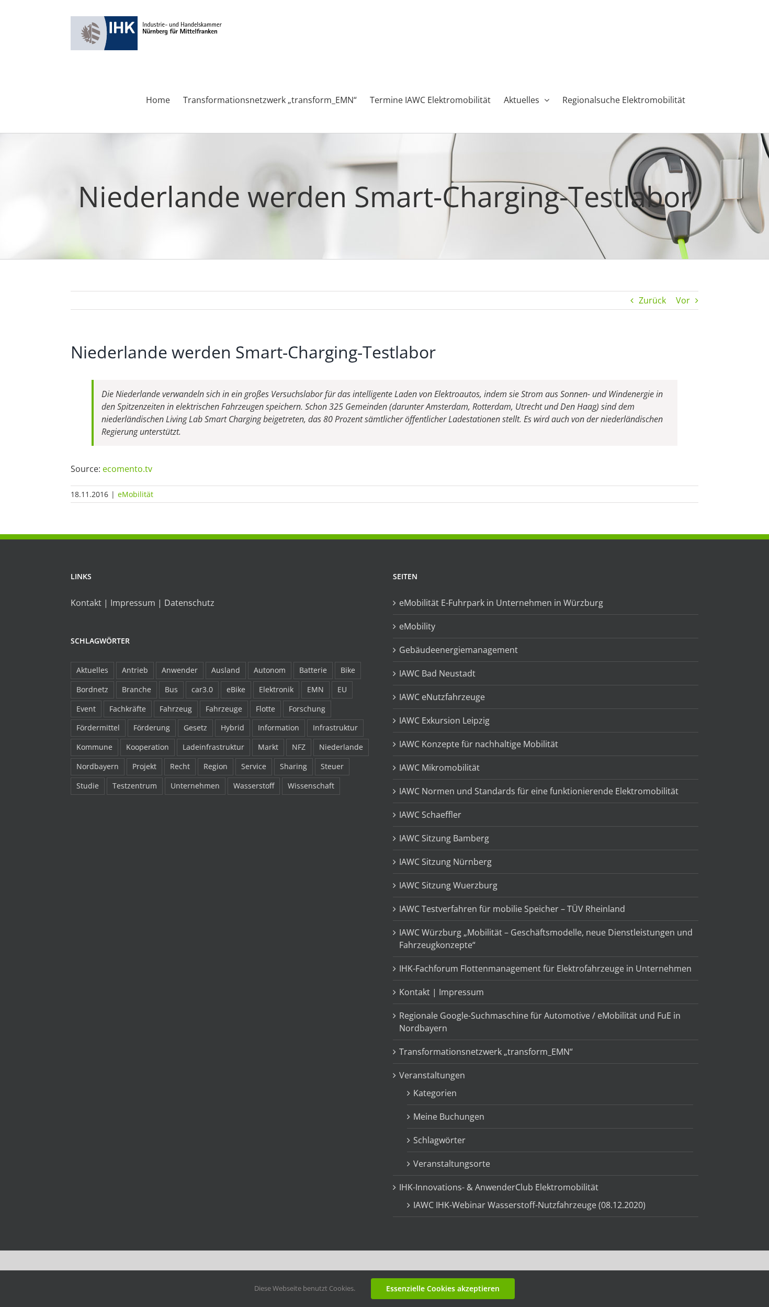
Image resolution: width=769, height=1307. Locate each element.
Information (278, 728)
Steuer (332, 766)
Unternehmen (195, 786)
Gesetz (195, 728)
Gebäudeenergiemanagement (458, 650)
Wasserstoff (253, 786)
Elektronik (276, 689)
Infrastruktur (335, 728)
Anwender (180, 670)
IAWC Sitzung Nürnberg (445, 861)
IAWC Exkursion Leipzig (444, 720)
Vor (683, 300)
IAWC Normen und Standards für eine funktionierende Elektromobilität (538, 791)
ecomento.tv (127, 469)
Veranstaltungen (432, 1075)
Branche (136, 689)
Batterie (313, 670)
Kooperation (147, 747)
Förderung (151, 728)
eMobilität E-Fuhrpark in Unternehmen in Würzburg (501, 603)
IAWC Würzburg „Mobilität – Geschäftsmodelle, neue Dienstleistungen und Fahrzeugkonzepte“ (546, 939)
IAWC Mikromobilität (439, 767)
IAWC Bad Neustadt (437, 673)
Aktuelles (92, 670)
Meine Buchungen (448, 1116)
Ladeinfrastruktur (213, 747)
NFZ (299, 747)
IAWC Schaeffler (430, 814)
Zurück (652, 300)
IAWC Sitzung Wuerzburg (448, 885)
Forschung (307, 709)
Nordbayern (97, 766)
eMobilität (135, 494)
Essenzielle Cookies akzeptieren (443, 1288)
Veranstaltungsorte (451, 1163)
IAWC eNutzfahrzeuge (442, 697)
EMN (315, 689)
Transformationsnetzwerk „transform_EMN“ (486, 1051)
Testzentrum (134, 786)
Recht (180, 766)
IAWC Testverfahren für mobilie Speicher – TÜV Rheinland (512, 909)
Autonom (270, 670)
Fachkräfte (127, 709)
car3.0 (202, 689)
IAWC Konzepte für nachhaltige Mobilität (478, 744)
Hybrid (232, 728)
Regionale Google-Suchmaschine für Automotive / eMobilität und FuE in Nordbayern (540, 1022)
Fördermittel (98, 728)
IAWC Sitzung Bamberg (444, 838)
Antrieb (135, 670)
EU (342, 689)
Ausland (225, 670)
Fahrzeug (176, 709)
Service (253, 766)
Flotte (265, 709)
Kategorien (435, 1093)
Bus (171, 689)
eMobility (417, 626)
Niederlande (341, 747)
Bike (348, 670)
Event (86, 709)
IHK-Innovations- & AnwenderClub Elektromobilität (498, 1187)
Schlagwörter (439, 1140)
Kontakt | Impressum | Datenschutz (142, 603)
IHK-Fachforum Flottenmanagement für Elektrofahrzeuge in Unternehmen (545, 968)
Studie (87, 786)
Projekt (144, 766)
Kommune (94, 747)
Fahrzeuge (224, 709)
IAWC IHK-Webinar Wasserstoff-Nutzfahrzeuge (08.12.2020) (529, 1205)
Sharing (293, 766)
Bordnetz (92, 689)
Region (215, 766)
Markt (268, 747)
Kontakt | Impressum (441, 992)
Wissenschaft (311, 786)
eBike (236, 689)
